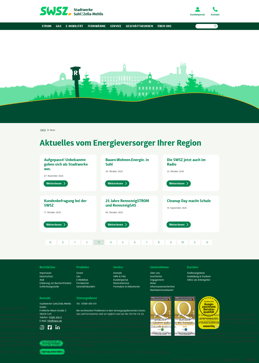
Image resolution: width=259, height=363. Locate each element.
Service (115, 26)
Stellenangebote (196, 272)
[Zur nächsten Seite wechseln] (194, 242)
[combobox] (206, 26)
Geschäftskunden (139, 26)
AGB (42, 279)
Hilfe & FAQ (119, 276)
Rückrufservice (121, 283)
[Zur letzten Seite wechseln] (206, 242)
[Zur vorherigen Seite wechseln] (63, 242)
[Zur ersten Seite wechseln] (51, 242)
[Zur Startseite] (71, 11)
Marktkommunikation (161, 289)
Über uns (164, 26)
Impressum (45, 272)
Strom (46, 26)
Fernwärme (97, 26)
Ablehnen (250, 360)
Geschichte (156, 276)
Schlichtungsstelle (49, 286)
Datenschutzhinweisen (156, 352)
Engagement (157, 279)
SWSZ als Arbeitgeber (198, 279)
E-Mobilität (74, 26)
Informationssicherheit (162, 286)
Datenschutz (46, 276)
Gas (58, 26)
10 (182, 242)
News (153, 283)
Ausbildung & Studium (199, 276)
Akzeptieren (230, 360)
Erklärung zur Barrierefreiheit (55, 283)
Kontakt (117, 272)
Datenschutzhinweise (187, 360)
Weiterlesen (54, 183)
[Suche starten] (215, 26)
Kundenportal (120, 279)
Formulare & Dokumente (126, 286)
